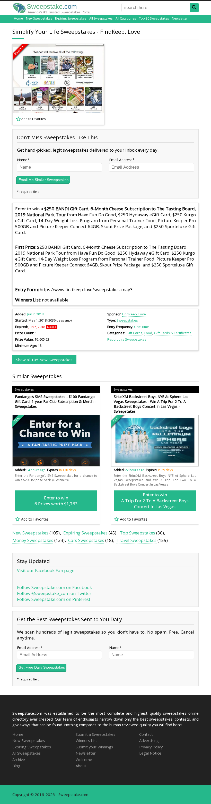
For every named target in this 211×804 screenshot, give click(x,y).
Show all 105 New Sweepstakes (44, 359)
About (81, 765)
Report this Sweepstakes (126, 339)
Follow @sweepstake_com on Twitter (54, 593)
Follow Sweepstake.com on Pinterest (53, 599)
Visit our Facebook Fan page (45, 570)
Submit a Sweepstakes (95, 734)
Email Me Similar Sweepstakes (43, 180)
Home (18, 18)
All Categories (126, 18)
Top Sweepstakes (137, 533)
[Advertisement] (155, 84)
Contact (146, 734)
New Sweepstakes (39, 18)
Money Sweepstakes (32, 540)
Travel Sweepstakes (136, 540)
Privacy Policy (151, 746)
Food (148, 333)
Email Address (121, 159)
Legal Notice (150, 753)
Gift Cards (134, 333)
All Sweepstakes (100, 18)
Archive (18, 759)
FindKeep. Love (134, 314)
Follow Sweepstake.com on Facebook (54, 587)
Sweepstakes (127, 320)
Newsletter (180, 18)
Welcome (84, 759)
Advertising (149, 740)
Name (22, 159)
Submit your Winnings (94, 746)
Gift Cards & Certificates (172, 333)
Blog (16, 765)
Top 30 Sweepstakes (154, 18)
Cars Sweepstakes (86, 540)
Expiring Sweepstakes (70, 18)
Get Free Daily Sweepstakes (42, 667)
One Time (141, 326)
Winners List (86, 740)
